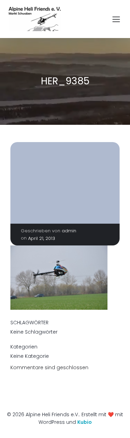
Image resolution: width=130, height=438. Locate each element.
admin (69, 230)
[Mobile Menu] (116, 19)
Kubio (84, 422)
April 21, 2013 (41, 238)
